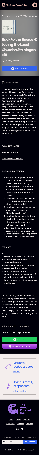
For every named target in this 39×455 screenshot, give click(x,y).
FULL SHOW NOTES (10, 146)
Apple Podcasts (20, 259)
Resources (10, 424)
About (11, 420)
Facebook (31, 265)
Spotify (17, 262)
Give (6, 256)
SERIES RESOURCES (10, 152)
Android (9, 262)
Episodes (27, 420)
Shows (18, 420)
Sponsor (29, 424)
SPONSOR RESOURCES (12, 158)
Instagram (19, 265)
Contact (20, 424)
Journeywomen (11, 60)
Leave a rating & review (15, 268)
